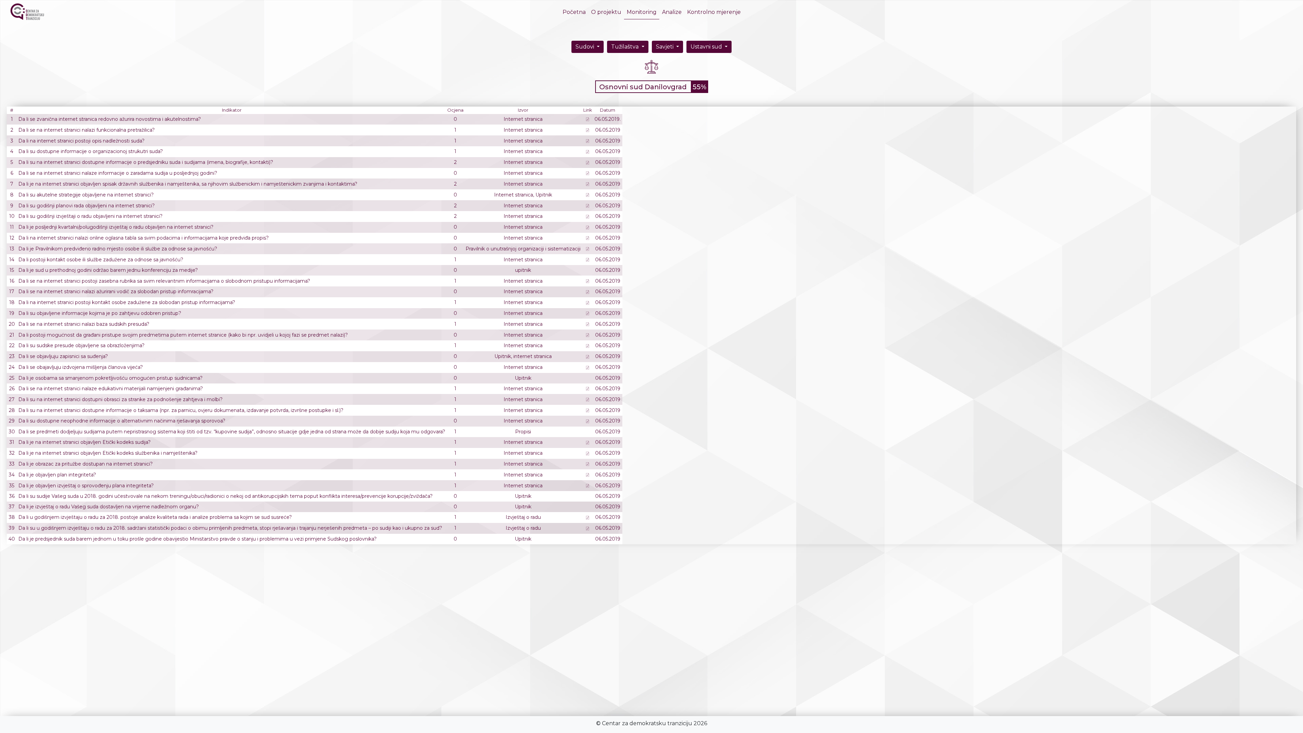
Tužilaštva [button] (625, 46)
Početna (575, 12)
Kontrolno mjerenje (714, 12)
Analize (672, 12)
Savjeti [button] (665, 46)
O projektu (606, 12)
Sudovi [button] (585, 46)
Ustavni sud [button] (707, 46)
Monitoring (642, 12)
